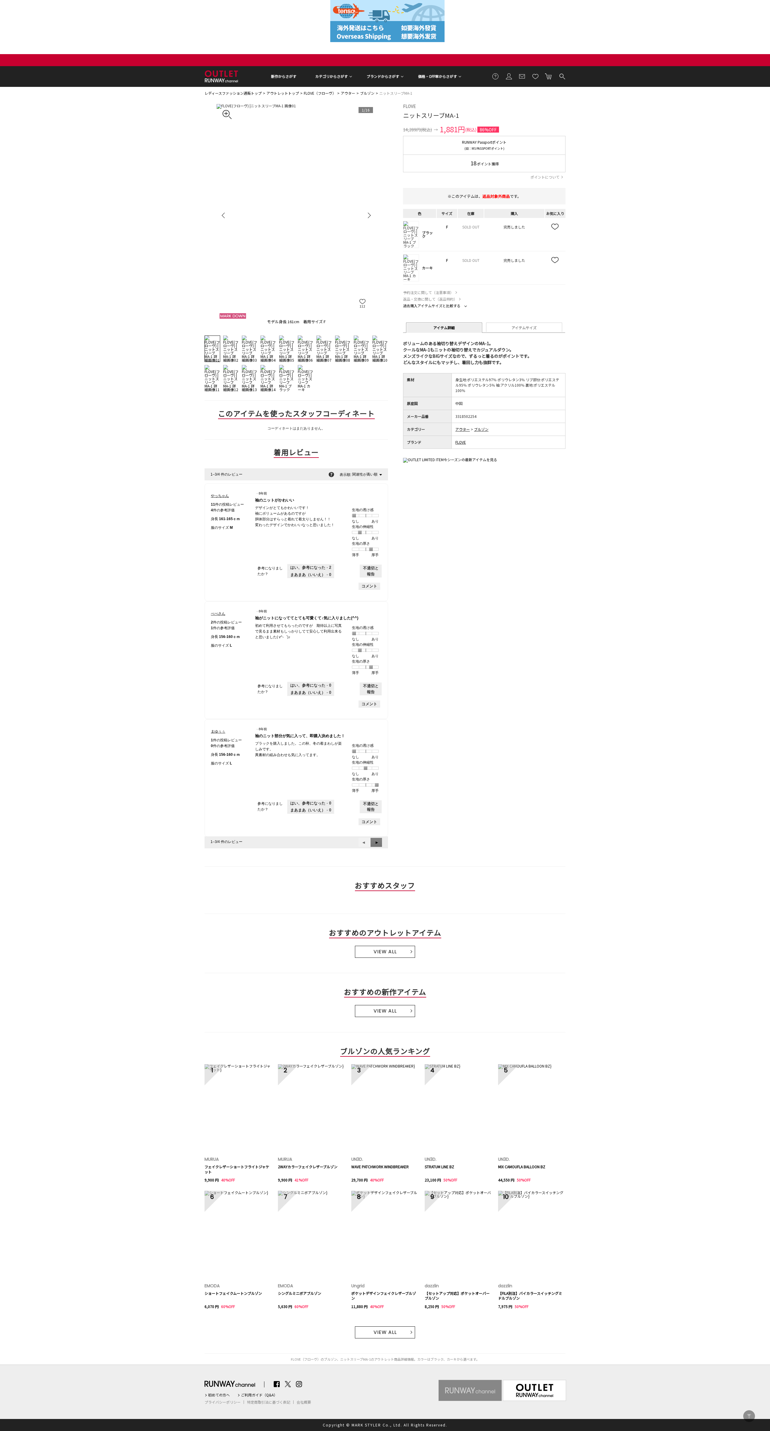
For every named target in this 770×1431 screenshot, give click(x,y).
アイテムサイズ (524, 327)
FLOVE (409, 106)
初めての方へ (219, 1395)
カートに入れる (548, 76)
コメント (369, 586)
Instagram (299, 1384)
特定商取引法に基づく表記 (268, 1402)
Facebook (276, 1384)
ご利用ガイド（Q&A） (259, 1395)
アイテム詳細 (444, 327)
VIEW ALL (385, 951)
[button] (376, 842)
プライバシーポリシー (223, 1402)
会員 (509, 76)
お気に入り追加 (555, 227)
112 (362, 306)
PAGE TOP (749, 1416)
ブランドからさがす (383, 76)
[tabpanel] (296, 215)
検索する (561, 76)
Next (368, 215)
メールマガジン (522, 76)
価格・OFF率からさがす (437, 76)
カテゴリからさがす (331, 76)
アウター (348, 93)
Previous (224, 215)
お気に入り (535, 76)
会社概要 (304, 1402)
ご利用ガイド (495, 76)
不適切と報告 (371, 571)
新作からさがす (283, 76)
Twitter (287, 1384)
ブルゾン (367, 93)
